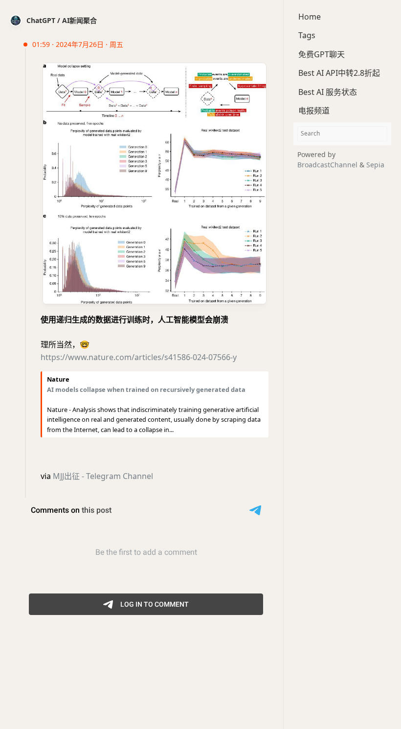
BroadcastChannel (328, 164)
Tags (306, 35)
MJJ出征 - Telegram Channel (103, 476)
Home (309, 16)
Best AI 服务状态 (327, 92)
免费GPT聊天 (321, 54)
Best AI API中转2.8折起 (339, 73)
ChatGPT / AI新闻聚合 (61, 20)
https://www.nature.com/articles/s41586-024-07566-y (139, 357)
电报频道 (314, 110)
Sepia (375, 164)
